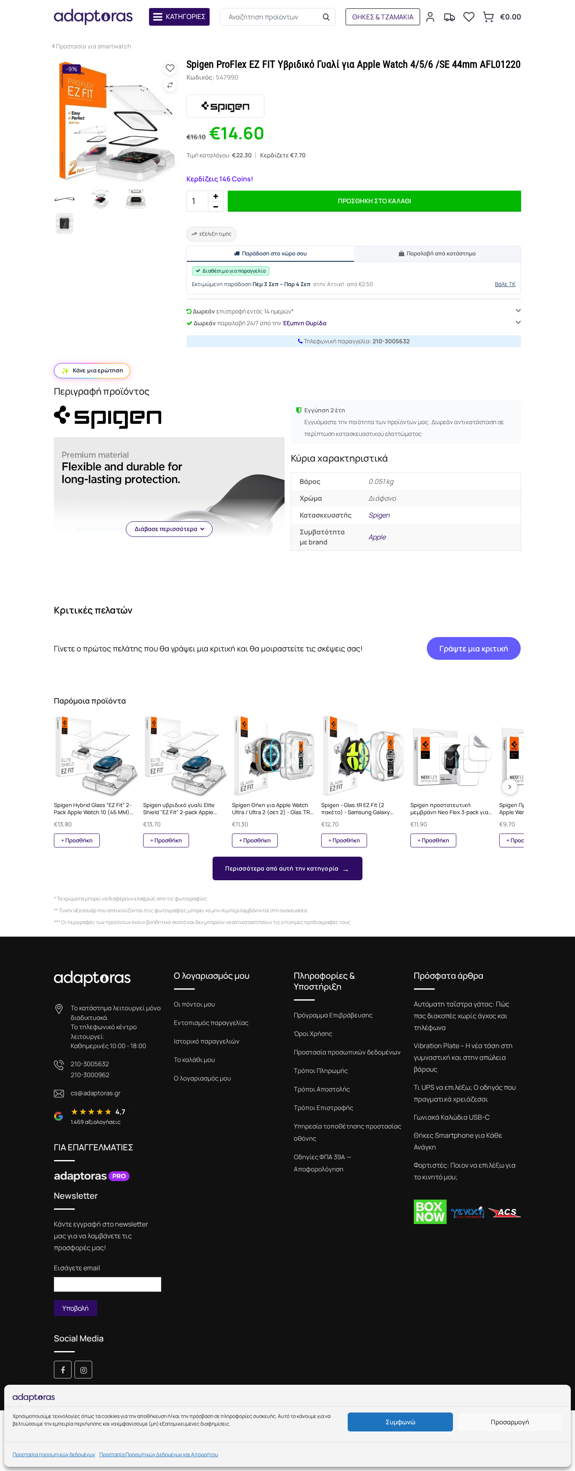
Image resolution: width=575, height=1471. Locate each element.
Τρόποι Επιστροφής (323, 1107)
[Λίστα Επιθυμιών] (469, 17)
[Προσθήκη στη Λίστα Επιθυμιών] (170, 68)
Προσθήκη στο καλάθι (374, 200)
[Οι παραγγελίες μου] (449, 17)
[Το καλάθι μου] (488, 17)
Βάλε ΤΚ (505, 284)
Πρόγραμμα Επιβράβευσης (333, 1015)
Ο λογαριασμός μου (202, 1078)
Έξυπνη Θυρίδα (304, 323)
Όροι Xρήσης (313, 1033)
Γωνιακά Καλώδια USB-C (452, 1117)
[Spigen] (225, 106)
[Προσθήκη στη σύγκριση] (170, 85)
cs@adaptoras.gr (95, 1093)
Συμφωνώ (400, 1422)
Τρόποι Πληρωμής (321, 1070)
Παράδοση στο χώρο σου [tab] (274, 253)
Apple (377, 537)
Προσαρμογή (510, 1422)
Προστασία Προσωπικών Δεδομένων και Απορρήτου (158, 1454)
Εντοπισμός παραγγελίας (211, 1022)
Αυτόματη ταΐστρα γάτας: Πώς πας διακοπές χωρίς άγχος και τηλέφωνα (461, 1015)
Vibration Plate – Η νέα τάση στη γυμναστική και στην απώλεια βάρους (463, 1057)
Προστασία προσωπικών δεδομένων (54, 1454)
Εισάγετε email (77, 1267)
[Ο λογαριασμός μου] (430, 17)
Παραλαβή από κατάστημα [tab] (441, 253)
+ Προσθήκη (77, 840)
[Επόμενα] (510, 787)
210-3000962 (90, 1074)
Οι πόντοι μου (194, 1004)
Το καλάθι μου (194, 1059)
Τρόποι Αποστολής (322, 1089)
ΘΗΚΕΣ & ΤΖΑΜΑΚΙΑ (382, 16)
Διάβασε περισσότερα (166, 529)
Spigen (379, 515)
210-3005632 (391, 341)
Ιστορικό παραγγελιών (207, 1041)
